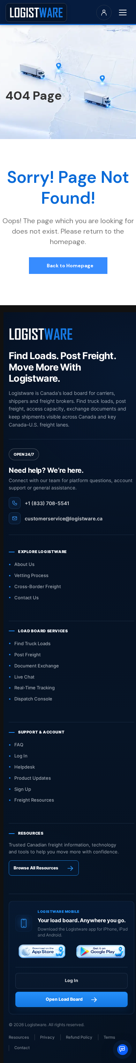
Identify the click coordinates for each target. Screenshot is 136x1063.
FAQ (18, 744)
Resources (19, 1037)
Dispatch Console (33, 698)
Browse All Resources (36, 867)
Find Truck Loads (32, 643)
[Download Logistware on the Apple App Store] (42, 952)
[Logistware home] (36, 12)
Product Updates (32, 778)
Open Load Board (64, 999)
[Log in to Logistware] (104, 12)
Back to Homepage (69, 265)
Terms (109, 1037)
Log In (21, 755)
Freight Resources (34, 800)
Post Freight (27, 654)
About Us (24, 564)
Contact (22, 1047)
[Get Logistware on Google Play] (101, 952)
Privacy (47, 1037)
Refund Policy (79, 1037)
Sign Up (22, 789)
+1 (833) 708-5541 (47, 503)
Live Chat (24, 677)
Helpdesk (24, 767)
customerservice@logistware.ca (64, 518)
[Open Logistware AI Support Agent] (122, 1049)
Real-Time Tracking (34, 687)
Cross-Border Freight (37, 586)
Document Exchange (36, 665)
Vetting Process (31, 575)
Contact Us (26, 597)
